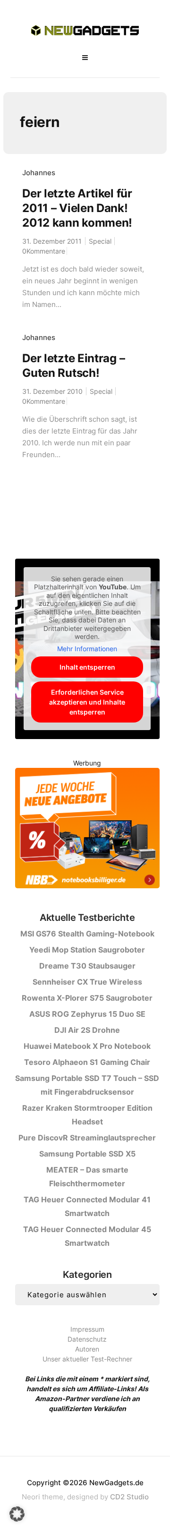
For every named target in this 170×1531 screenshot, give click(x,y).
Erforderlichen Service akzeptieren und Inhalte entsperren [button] (87, 702)
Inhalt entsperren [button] (87, 667)
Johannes (38, 172)
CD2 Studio (129, 1496)
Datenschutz (87, 1339)
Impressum (87, 1329)
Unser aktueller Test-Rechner (87, 1359)
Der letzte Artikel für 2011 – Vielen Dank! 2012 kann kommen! (77, 208)
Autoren (87, 1349)
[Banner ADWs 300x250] (87, 829)
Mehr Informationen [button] (87, 649)
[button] (17, 1514)
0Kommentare (43, 251)
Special (100, 241)
